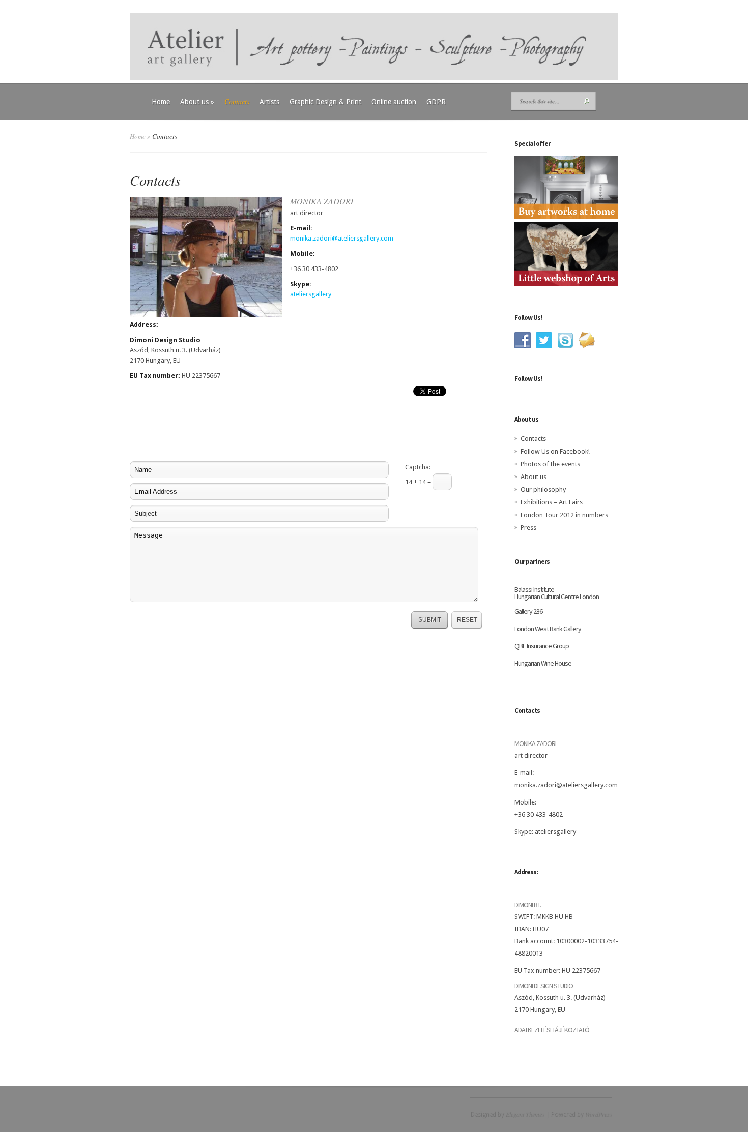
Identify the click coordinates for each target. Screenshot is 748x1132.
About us (197, 102)
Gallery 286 (528, 611)
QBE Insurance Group (541, 645)
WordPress (598, 1114)
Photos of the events (550, 464)
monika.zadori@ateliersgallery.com (341, 238)
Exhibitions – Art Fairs (552, 502)
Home (161, 102)
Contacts (236, 101)
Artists (269, 102)
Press (528, 527)
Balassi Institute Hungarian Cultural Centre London (556, 593)
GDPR (436, 102)
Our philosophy (543, 489)
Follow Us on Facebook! (555, 451)
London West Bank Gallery (547, 628)
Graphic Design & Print (325, 102)
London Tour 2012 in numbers (564, 515)
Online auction (393, 102)
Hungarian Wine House (542, 663)
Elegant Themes (524, 1114)
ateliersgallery (310, 294)
